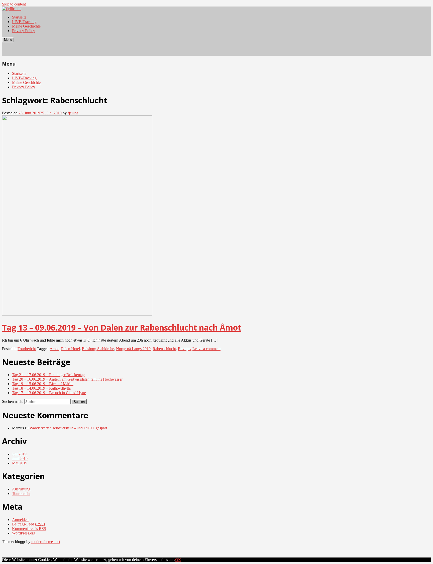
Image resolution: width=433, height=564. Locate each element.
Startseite (19, 17)
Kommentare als (29, 528)
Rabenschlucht (164, 349)
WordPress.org (23, 533)
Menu (8, 40)
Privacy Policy (23, 31)
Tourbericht (27, 349)
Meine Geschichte (26, 26)
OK (178, 559)
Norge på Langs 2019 (133, 349)
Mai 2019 (19, 463)
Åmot (54, 349)
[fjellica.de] (11, 9)
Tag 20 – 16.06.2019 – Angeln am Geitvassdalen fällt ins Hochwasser (67, 379)
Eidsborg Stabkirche (98, 349)
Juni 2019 (20, 458)
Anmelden (20, 519)
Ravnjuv (184, 349)
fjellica (73, 113)
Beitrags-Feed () (28, 524)
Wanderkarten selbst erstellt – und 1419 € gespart (68, 428)
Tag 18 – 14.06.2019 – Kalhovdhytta (41, 388)
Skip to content (14, 4)
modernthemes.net (45, 541)
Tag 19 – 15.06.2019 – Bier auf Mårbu (42, 384)
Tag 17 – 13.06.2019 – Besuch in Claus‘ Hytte (49, 393)
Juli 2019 (19, 454)
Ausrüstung (21, 489)
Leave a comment (206, 349)
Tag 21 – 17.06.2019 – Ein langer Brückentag (48, 375)
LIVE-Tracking (24, 22)
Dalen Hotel (70, 349)
